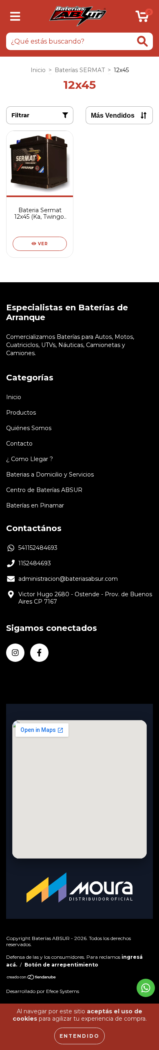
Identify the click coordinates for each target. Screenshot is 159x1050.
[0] (142, 18)
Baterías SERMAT (80, 70)
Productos (21, 412)
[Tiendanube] (31, 978)
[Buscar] (142, 41)
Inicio (38, 70)
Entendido (79, 1036)
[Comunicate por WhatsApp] (146, 988)
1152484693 (34, 563)
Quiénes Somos (28, 428)
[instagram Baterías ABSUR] (15, 653)
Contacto (19, 443)
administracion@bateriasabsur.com (68, 578)
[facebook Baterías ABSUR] (39, 653)
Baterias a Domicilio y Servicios (50, 474)
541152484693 (37, 547)
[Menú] (15, 16)
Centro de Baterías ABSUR (44, 490)
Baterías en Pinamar (35, 505)
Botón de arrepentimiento (61, 965)
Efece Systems (62, 991)
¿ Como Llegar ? (29, 459)
